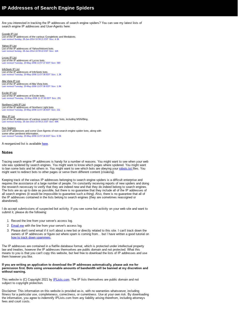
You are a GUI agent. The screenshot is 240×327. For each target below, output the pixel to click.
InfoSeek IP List (10, 69)
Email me (17, 225)
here (45, 143)
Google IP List (10, 34)
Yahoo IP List (9, 45)
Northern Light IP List (14, 104)
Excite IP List (9, 93)
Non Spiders (9, 128)
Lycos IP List (9, 57)
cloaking (107, 172)
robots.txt (126, 168)
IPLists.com (61, 279)
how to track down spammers (31, 237)
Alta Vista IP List (11, 81)
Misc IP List (8, 116)
